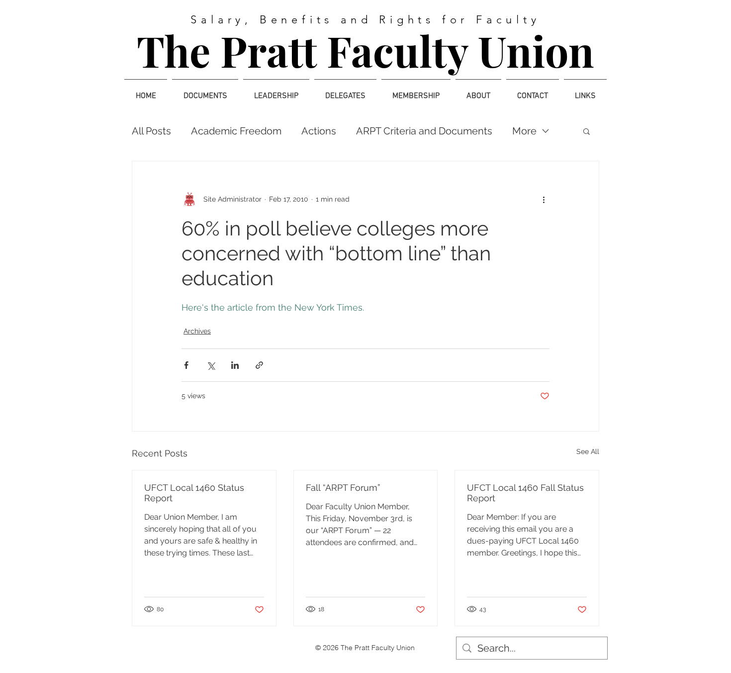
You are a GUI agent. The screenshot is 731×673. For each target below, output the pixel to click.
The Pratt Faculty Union (365, 50)
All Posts (151, 131)
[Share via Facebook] (186, 365)
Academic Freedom (236, 131)
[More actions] (543, 199)
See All (587, 451)
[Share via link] (259, 365)
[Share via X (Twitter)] (210, 365)
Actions (318, 131)
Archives (197, 331)
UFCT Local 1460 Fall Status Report (525, 492)
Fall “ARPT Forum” (343, 487)
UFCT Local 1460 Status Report (194, 492)
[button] (586, 131)
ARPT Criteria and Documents (424, 131)
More (524, 131)
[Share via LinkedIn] (235, 365)
